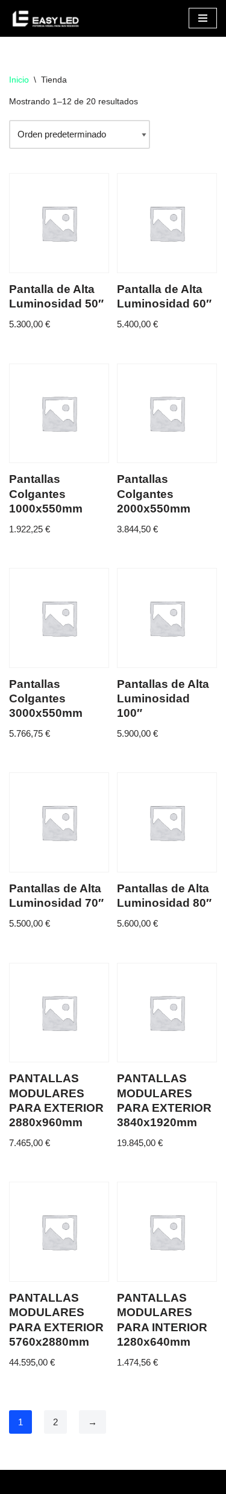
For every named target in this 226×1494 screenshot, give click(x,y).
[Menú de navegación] (203, 18)
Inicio (19, 79)
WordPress (137, 1482)
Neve (19, 1482)
